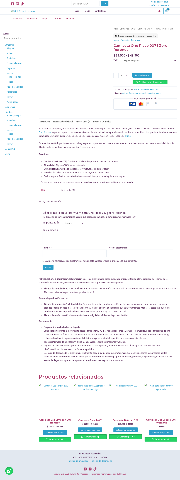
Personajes (136, 40)
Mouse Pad (32, 18)
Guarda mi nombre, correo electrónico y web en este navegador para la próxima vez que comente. (91, 260)
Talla (115, 60)
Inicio (76, 10)
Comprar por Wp (56, 439)
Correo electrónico (118, 247)
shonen (159, 93)
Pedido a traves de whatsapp (151, 82)
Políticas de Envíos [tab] (102, 121)
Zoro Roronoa (45, 132)
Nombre (47, 247)
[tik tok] (95, 469)
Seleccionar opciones (54, 432)
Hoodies (70, 18)
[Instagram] (17, 4)
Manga (141, 93)
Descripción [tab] (44, 121)
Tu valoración (51, 230)
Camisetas (18, 18)
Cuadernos (57, 18)
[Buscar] (104, 3)
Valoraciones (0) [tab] (83, 121)
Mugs (44, 18)
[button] (9, 471)
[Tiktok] (22, 4)
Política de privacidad (159, 2)
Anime (133, 29)
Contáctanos (100, 10)
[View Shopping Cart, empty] (166, 11)
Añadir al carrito (142, 75)
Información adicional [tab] (62, 121)
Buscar (6, 33)
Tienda (86, 10)
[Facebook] (12, 4)
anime (128, 135)
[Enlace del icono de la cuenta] (159, 11)
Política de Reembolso (159, 5)
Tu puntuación (52, 222)
